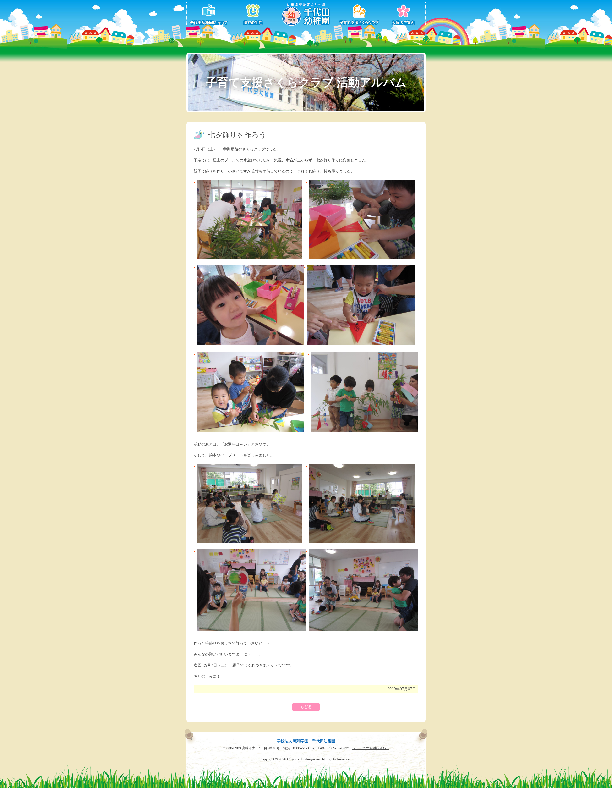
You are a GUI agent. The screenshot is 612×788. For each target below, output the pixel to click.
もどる (306, 707)
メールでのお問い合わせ (370, 748)
